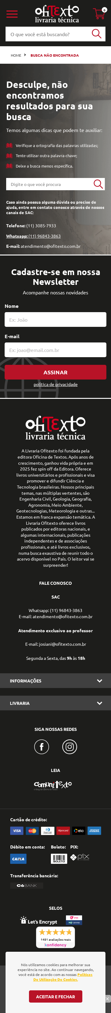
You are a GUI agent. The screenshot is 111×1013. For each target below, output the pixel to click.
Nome (11, 306)
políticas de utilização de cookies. (63, 977)
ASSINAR (55, 372)
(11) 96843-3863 (44, 236)
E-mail (12, 336)
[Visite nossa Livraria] (55, 438)
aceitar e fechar (55, 996)
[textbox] (49, 184)
